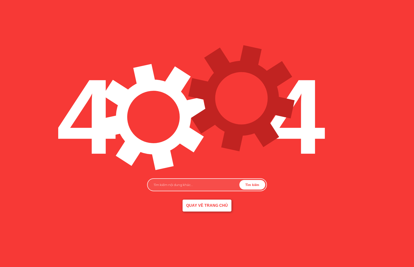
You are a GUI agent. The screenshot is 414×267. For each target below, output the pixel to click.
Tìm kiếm (252, 185)
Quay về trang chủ (207, 205)
